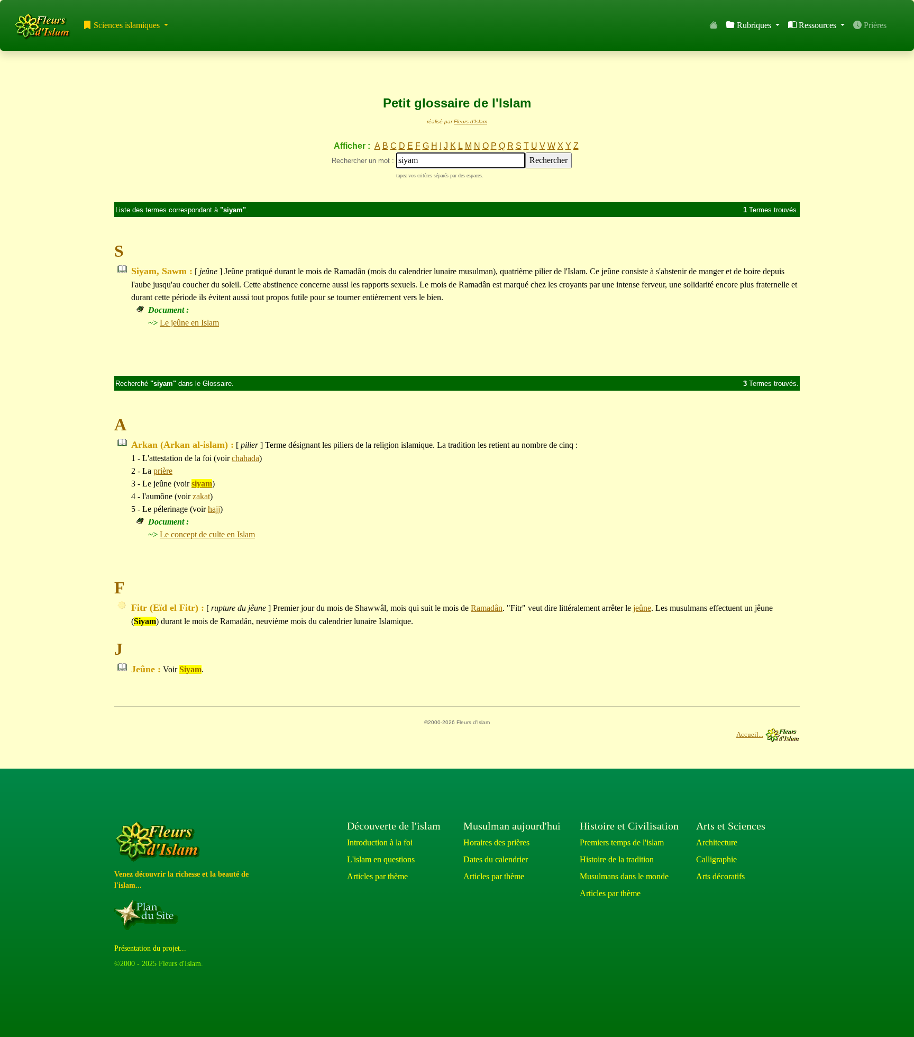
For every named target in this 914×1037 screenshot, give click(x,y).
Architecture (716, 842)
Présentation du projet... (150, 948)
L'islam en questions (381, 859)
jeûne (642, 607)
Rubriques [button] (754, 25)
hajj (214, 508)
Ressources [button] (817, 25)
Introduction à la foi (380, 842)
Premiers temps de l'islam (622, 842)
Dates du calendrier (495, 859)
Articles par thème (377, 876)
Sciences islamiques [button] (127, 25)
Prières (874, 25)
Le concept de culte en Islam (207, 534)
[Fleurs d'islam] (160, 841)
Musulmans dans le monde (624, 876)
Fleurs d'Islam (470, 121)
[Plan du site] (148, 914)
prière (162, 470)
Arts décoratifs (720, 876)
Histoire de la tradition (617, 859)
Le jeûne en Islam (189, 322)
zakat (201, 496)
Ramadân (486, 607)
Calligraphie (716, 859)
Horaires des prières (496, 842)
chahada (245, 458)
